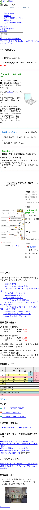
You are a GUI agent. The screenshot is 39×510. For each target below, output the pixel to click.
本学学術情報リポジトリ (13, 18)
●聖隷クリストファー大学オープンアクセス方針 (18, 464)
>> (36, 368)
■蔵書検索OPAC (9, 284)
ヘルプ (27, 41)
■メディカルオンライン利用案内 (16, 300)
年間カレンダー (5, 399)
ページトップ (5, 507)
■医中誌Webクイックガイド (14, 293)
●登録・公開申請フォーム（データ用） (15, 451)
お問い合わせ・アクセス (13, 23)
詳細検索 (3, 31)
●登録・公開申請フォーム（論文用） (14, 448)
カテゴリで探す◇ (7, 29)
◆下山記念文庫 (8, 428)
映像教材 (7, 20)
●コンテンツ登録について (10, 453)
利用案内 (7, 16)
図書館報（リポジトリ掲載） (14, 417)
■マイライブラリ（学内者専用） (16, 286)
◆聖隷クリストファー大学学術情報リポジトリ (18, 441)
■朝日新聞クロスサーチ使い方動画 (17, 311)
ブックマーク (5, 41)
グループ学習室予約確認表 (13, 408)
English (21, 41)
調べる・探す (9, 13)
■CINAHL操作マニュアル (13, 298)
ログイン (14, 41)
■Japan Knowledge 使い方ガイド (16, 316)
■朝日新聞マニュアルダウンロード (17, 314)
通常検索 (3, 27)
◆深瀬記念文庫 (25, 428)
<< (3, 368)
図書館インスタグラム (11, 413)
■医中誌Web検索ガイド (12, 295)
